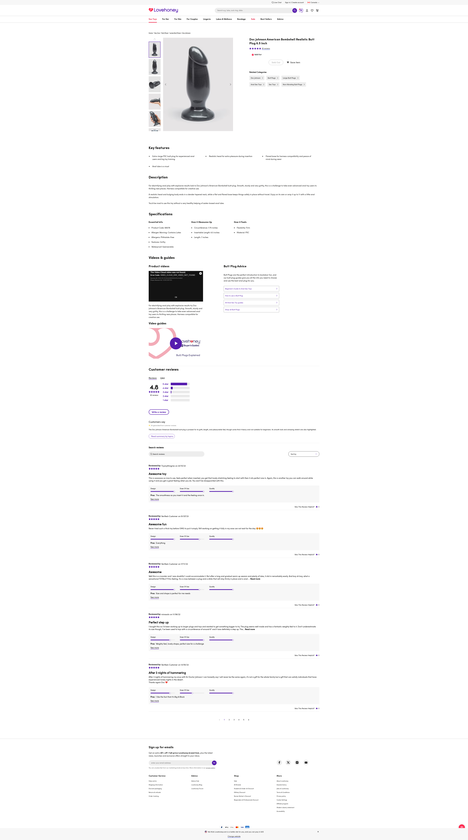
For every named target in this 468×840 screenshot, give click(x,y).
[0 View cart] (317, 10)
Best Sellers (266, 19)
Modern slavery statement (285, 807)
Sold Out (276, 62)
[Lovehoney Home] (163, 10)
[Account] (307, 10)
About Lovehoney (282, 781)
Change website (234, 836)
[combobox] (256, 10)
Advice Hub (195, 781)
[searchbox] (178, 454)
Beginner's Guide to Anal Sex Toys (238, 289)
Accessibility (281, 811)
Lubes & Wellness (224, 19)
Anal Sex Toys (256, 84)
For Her (165, 19)
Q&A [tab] (162, 378)
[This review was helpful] (317, 507)
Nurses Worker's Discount (242, 796)
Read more (255, 578)
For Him (177, 19)
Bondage (241, 19)
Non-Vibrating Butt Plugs (292, 84)
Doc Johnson (255, 78)
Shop (236, 776)
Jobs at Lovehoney (283, 788)
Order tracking (154, 796)
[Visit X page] (288, 762)
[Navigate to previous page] (219, 719)
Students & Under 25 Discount (244, 788)
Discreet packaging (155, 788)
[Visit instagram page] (297, 762)
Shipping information (156, 785)
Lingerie (207, 19)
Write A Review (159, 412)
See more (155, 499)
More (279, 776)
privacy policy (210, 768)
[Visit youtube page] (306, 762)
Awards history (282, 785)
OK (176, 297)
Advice (280, 19)
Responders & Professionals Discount (246, 800)
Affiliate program (282, 804)
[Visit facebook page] (279, 762)
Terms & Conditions (283, 792)
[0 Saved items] (312, 10)
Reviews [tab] (153, 377)
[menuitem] (154, 19)
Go (214, 763)
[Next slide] (230, 84)
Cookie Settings (282, 800)
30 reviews (266, 48)
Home (151, 33)
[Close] (318, 831)
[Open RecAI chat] (462, 827)
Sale (253, 19)
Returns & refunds (155, 792)
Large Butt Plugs (175, 33)
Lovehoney (234, 25)
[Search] (294, 10)
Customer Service (157, 776)
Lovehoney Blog (196, 785)
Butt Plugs (164, 33)
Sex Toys (153, 19)
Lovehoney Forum (197, 788)
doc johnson (186, 33)
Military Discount (239, 792)
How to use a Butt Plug (234, 295)
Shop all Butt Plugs (232, 309)
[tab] (170, 795)
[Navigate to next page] (248, 719)
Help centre (153, 781)
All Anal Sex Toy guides (234, 302)
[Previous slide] (165, 84)
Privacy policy (281, 796)
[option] (198, 84)
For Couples (192, 19)
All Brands (237, 785)
